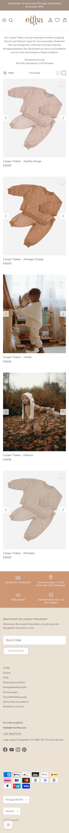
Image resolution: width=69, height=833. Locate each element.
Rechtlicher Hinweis (13, 706)
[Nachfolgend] (63, 118)
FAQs (6, 677)
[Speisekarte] (4, 20)
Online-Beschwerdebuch (16, 701)
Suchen (7, 672)
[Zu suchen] (12, 20)
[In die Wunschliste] (61, 83)
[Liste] (63, 73)
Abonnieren (16, 650)
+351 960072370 (12, 733)
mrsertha (14, 820)
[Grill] (58, 73)
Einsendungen (10, 692)
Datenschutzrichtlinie (14, 682)
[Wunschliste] (57, 20)
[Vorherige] (6, 118)
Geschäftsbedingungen (15, 697)
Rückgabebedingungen (15, 687)
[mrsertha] (34, 20)
